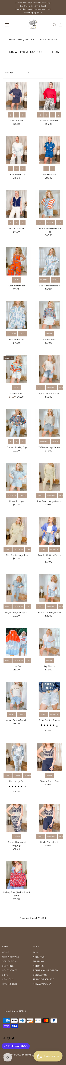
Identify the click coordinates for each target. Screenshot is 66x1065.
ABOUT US (7, 979)
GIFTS (5, 975)
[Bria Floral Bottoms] (49, 261)
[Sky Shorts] (49, 642)
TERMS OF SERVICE (43, 979)
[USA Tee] (17, 642)
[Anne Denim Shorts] (17, 696)
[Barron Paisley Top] (17, 423)
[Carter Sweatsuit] (17, 150)
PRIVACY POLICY (42, 984)
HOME (5, 952)
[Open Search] (54, 24)
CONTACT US (40, 975)
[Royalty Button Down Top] (49, 531)
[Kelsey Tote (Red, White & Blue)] (17, 875)
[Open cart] (60, 25)
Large (50, 222)
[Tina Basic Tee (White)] (49, 588)
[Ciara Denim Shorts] (49, 696)
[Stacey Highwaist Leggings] (17, 818)
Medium (44, 280)
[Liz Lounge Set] (17, 757)
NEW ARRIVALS (10, 957)
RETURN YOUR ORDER (45, 970)
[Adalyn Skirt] (49, 315)
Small (40, 222)
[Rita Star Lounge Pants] (49, 477)
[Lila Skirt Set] (17, 96)
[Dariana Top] (17, 369)
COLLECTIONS (9, 961)
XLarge (61, 222)
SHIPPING (38, 961)
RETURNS (38, 966)
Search (36, 952)
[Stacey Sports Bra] (49, 757)
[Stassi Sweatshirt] (49, 96)
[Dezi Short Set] (49, 150)
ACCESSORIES (9, 970)
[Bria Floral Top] (17, 315)
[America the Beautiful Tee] (49, 204)
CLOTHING (8, 966)
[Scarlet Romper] (17, 261)
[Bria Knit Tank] (17, 204)
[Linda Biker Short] (49, 818)
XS (40, 115)
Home (12, 39)
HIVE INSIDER (9, 984)
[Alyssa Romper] (17, 477)
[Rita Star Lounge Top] (17, 531)
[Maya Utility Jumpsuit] (17, 588)
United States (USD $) (15, 1011)
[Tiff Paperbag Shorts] (49, 423)
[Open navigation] (10, 24)
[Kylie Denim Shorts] (49, 369)
